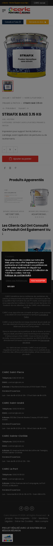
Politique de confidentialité (18, 275)
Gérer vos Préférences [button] (16, 280)
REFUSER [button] (11, 286)
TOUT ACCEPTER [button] (38, 280)
